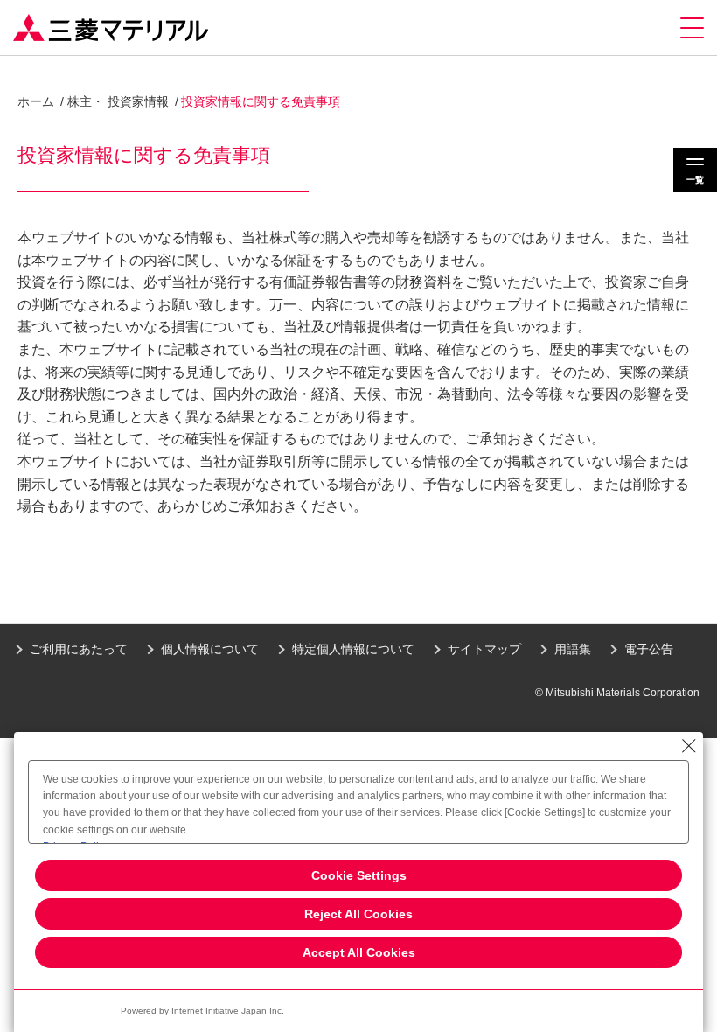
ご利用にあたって (79, 649)
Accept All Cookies (359, 952)
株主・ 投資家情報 (118, 101)
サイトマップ (484, 649)
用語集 (572, 649)
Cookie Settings (359, 875)
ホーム (35, 101)
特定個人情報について (353, 649)
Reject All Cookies (358, 914)
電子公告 (648, 649)
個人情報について (210, 649)
